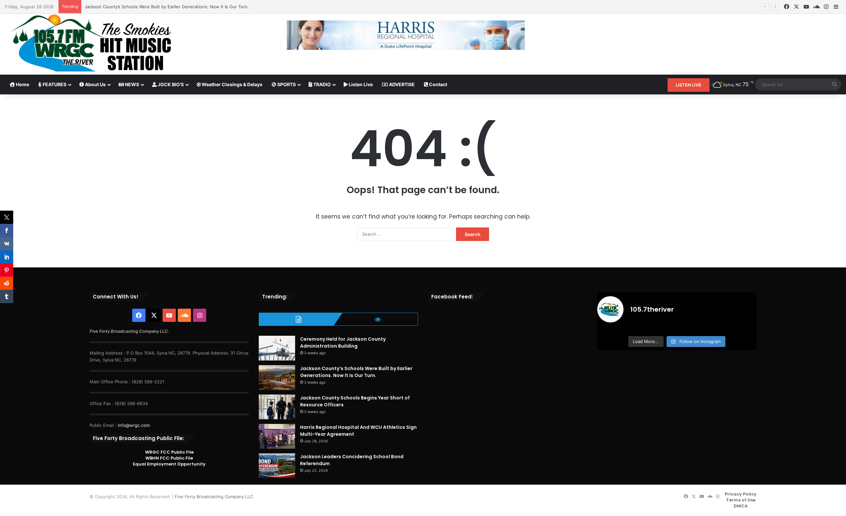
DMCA (741, 506)
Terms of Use (740, 500)
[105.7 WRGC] (90, 43)
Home (22, 84)
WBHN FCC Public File (169, 458)
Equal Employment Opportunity (169, 464)
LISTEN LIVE (688, 84)
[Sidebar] (836, 7)
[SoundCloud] (816, 7)
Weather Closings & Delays (231, 84)
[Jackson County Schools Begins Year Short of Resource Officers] (277, 407)
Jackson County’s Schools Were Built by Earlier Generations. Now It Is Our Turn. (167, 6)
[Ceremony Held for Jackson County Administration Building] (277, 348)
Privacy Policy (740, 494)
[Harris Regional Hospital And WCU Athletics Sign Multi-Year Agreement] (277, 436)
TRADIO (321, 84)
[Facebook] (786, 7)
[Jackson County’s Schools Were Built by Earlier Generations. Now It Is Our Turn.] (277, 377)
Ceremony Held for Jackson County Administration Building (343, 342)
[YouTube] (806, 7)
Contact (437, 84)
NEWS (131, 84)
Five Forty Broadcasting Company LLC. (214, 496)
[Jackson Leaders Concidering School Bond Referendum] (277, 465)
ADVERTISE (401, 84)
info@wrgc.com (134, 425)
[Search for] (834, 84)
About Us (95, 84)
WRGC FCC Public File (169, 452)
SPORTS (286, 84)
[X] (796, 7)
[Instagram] (826, 7)
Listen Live (360, 84)
